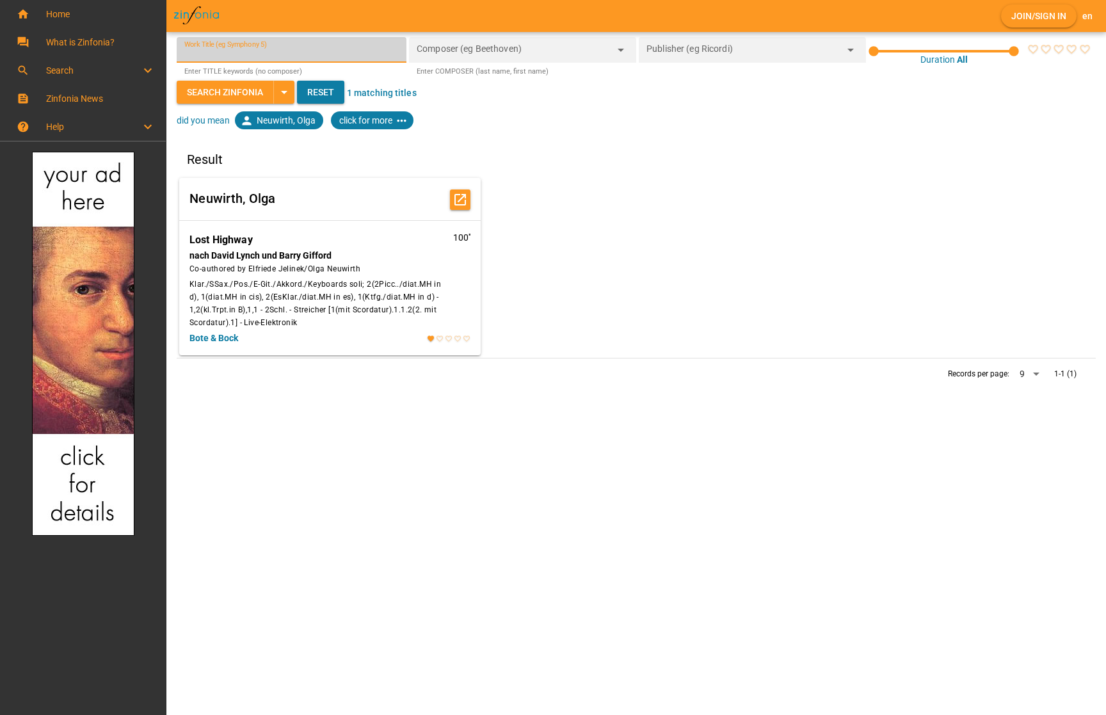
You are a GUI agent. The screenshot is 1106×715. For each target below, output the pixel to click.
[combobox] (513, 53)
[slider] (944, 51)
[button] (83, 14)
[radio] (1033, 49)
